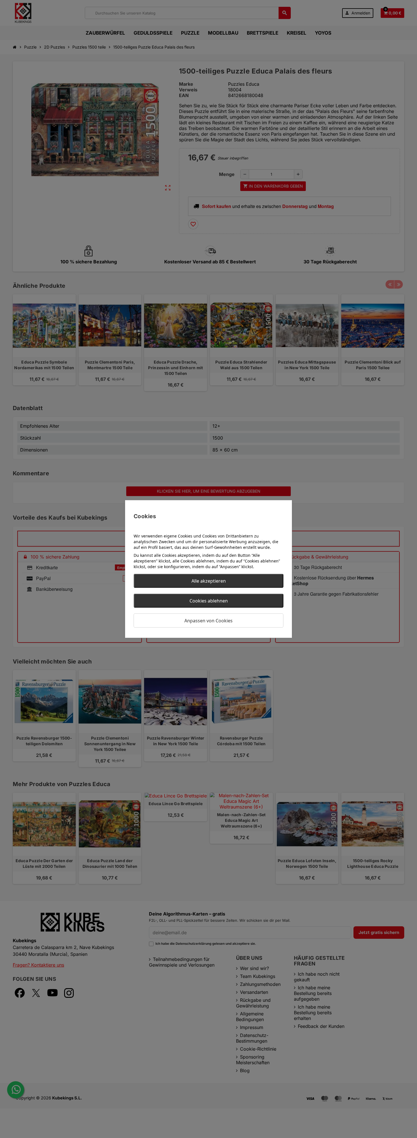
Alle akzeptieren (208, 581)
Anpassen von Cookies (208, 621)
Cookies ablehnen (208, 601)
